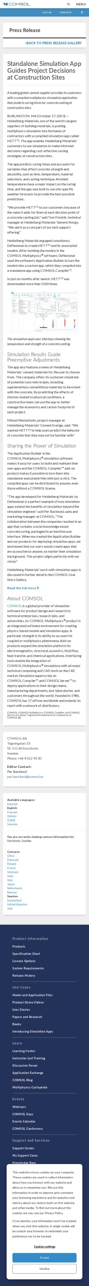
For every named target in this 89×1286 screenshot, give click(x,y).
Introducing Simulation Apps (32, 1031)
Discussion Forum (25, 1065)
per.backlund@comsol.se (25, 776)
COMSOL (14, 606)
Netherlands (14, 888)
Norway (12, 892)
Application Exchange (27, 1073)
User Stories (21, 1009)
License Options (24, 961)
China (10, 855)
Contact (66, 12)
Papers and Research (27, 1017)
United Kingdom (17, 904)
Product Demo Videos (28, 1002)
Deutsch (12, 804)
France (11, 868)
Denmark (13, 860)
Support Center (23, 1148)
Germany (13, 872)
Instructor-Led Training (28, 1058)
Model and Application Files (32, 995)
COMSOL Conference (27, 1128)
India (10, 876)
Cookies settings (44, 1246)
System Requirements (28, 968)
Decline (44, 1268)
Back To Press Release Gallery (54, 43)
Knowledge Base (24, 1163)
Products (18, 946)
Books (16, 1024)
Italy (10, 880)
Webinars (19, 1107)
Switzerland (14, 900)
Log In (46, 12)
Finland (11, 864)
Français (12, 812)
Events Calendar (24, 1121)
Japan (11, 884)
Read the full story (22, 588)
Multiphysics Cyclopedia (29, 1087)
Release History (23, 975)
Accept (44, 1257)
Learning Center (23, 1051)
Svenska (12, 824)
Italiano (12, 816)
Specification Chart (26, 954)
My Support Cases (25, 1155)
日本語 (11, 820)
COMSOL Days (22, 1114)
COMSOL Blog (22, 1080)
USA (9, 908)
